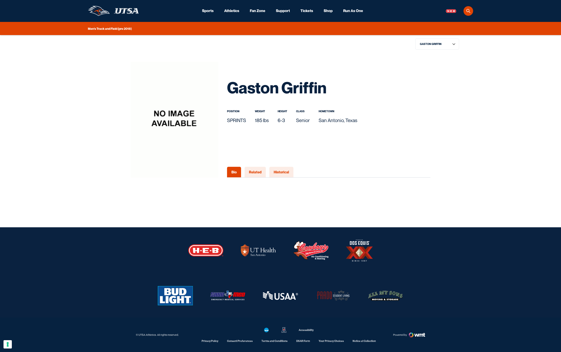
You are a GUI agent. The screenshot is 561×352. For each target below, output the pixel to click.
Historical (281, 172)
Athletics (231, 11)
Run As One (353, 11)
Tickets (306, 11)
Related (255, 172)
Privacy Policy (210, 341)
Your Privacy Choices (331, 341)
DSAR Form (303, 341)
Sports (208, 11)
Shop (328, 11)
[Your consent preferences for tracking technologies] (8, 344)
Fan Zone (257, 11)
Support (283, 11)
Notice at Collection (364, 341)
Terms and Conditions (274, 341)
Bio (234, 172)
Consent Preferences (240, 341)
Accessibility (306, 330)
